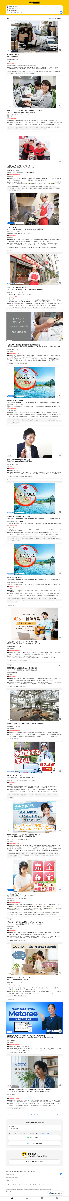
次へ (58, 1114)
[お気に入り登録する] (60, 50)
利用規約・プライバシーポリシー (31, 1189)
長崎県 (14, 1184)
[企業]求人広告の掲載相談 (45, 1189)
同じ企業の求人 (10, 250)
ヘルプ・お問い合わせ (11, 1189)
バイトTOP (8, 1184)
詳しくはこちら (45, 1133)
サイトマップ (20, 1189)
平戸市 (19, 1184)
